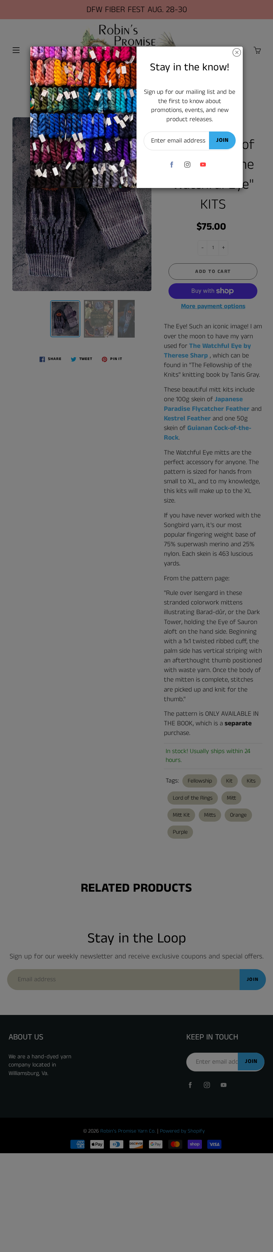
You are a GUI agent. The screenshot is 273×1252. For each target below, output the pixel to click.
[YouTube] (203, 164)
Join (222, 140)
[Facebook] (171, 164)
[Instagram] (187, 164)
